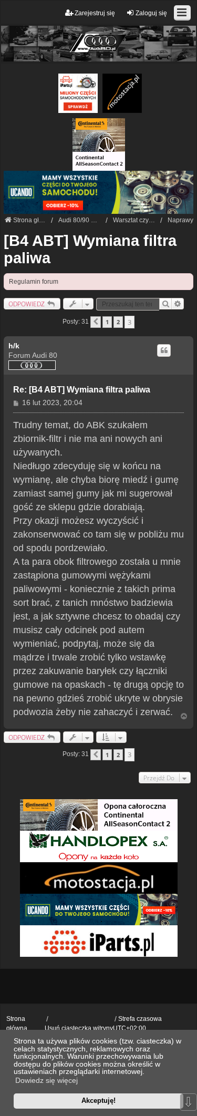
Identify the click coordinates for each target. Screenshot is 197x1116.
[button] (95, 321)
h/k (13, 346)
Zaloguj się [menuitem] (151, 13)
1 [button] (107, 322)
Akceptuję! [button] (98, 1100)
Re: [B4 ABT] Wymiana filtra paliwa (81, 389)
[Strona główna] (98, 43)
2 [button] (118, 322)
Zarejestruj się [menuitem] (95, 13)
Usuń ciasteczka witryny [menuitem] (79, 1028)
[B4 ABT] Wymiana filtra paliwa (90, 249)
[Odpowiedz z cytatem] (164, 350)
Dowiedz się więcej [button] (46, 1080)
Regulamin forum (33, 281)
